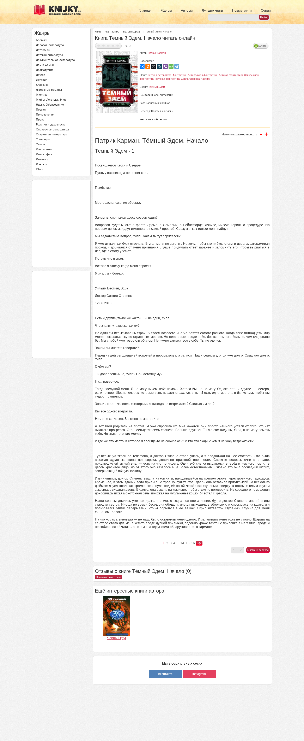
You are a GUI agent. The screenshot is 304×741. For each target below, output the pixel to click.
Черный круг (116, 638)
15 (187, 543)
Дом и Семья (45, 64)
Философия (44, 154)
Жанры (166, 10)
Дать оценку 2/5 (103, 45)
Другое (40, 74)
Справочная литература (52, 129)
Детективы (43, 50)
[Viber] (165, 66)
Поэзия (41, 109)
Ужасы (40, 144)
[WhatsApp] (171, 66)
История (41, 79)
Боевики (41, 40)
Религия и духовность (50, 124)
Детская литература (49, 55)
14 (182, 543)
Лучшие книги (212, 10)
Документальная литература (55, 59)
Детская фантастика (231, 75)
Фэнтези (41, 164)
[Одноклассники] (147, 66)
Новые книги (242, 10)
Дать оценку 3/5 (108, 45)
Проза (40, 119)
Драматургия (45, 69)
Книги (98, 31)
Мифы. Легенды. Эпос (51, 99)
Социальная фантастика (195, 78)
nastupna (199, 543)
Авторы (187, 10)
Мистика (41, 94)
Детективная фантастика (203, 75)
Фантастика (44, 149)
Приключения (45, 114)
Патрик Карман (132, 31)
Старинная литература (51, 134)
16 (193, 543)
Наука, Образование (50, 104)
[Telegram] (176, 66)
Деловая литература (50, 45)
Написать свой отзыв (108, 577)
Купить (262, 46)
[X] (153, 66)
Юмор (40, 169)
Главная (145, 10)
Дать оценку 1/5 (99, 45)
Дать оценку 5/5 (118, 45)
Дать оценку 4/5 (113, 45)
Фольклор (42, 159)
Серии (266, 10)
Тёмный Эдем (156, 87)
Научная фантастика (167, 78)
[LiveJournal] (159, 66)
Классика (42, 84)
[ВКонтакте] (142, 66)
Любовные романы (49, 89)
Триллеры (43, 139)
